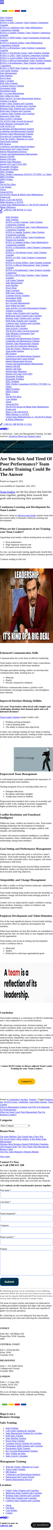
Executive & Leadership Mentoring (16, 136)
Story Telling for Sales (16, 1453)
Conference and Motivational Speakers (17, 146)
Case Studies (5, 187)
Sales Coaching (7, 81)
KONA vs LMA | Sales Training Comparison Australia (24, 55)
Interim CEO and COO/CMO (13, 164)
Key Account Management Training (22, 1451)
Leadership (23, 1102)
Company (4, 1225)
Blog (2, 182)
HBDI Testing (6, 179)
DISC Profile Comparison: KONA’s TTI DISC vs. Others (26, 174)
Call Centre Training (9, 70)
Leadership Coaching (18, 1099)
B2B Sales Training (9, 83)
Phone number (7, 1237)
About (3, 189)
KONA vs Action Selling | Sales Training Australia (22, 58)
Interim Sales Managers (10, 161)
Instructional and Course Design (14, 149)
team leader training (38, 1102)
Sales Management (8, 73)
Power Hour (5, 78)
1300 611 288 (9, 210)
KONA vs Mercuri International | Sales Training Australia (25, 60)
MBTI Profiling (7, 177)
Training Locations (8, 101)
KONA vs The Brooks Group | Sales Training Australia (24, 53)
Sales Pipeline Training (16, 1438)
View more (5, 1156)
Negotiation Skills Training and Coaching (24, 1446)
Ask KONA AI (42, 1525)
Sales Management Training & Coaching (24, 1433)
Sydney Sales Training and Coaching (16, 103)
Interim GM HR (7, 156)
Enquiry (3, 1249)
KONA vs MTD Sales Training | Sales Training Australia (25, 68)
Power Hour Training (15, 1441)
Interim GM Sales (8, 159)
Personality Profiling (9, 167)
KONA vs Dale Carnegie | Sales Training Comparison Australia (24, 223)
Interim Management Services (13, 151)
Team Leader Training (10, 717)
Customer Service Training (12, 86)
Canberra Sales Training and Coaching (17, 113)
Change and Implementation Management (18, 154)
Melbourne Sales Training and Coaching (18, 106)
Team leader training (9, 141)
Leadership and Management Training (17, 129)
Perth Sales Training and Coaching (15, 111)
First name (5, 1190)
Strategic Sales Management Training (16, 134)
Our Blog (18, 436)
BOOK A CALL (24, 210)
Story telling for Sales (9, 96)
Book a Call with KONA (11, 199)
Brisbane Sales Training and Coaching (17, 108)
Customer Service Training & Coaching (23, 1443)
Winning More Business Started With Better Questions (24, 1144)
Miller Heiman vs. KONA (11, 202)
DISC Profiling (7, 172)
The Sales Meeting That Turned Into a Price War (21, 1136)
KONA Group (10, 1102)
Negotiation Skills (8, 88)
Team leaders (7, 491)
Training (32, 1099)
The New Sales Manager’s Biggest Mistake (19, 1152)
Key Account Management (12, 93)
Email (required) (8, 1213)
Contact (37, 436)
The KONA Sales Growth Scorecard (16, 121)
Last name (5, 1202)
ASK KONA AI (7, 126)
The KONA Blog (8, 184)
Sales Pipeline (6, 75)
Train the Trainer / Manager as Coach (16, 139)
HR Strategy (5, 144)
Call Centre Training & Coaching (20, 1431)
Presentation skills (8, 91)
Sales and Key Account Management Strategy (20, 98)
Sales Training (6, 17)
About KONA (6, 192)
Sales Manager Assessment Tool (14, 124)
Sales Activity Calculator (11, 118)
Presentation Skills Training (18, 1448)
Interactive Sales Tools (10, 116)
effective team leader (27, 515)
